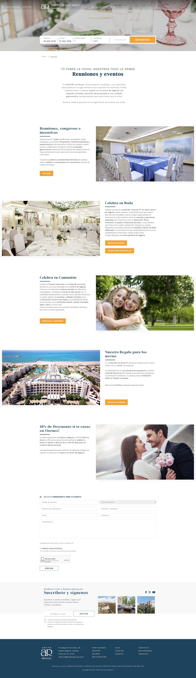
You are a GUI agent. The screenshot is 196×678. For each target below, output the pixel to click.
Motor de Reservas (125, 666)
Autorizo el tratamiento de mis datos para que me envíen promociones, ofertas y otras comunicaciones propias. (65, 624)
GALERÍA (96, 654)
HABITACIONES (99, 648)
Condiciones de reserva (92, 666)
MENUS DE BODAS (116, 243)
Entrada (47, 38)
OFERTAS (96, 651)
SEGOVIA (119, 654)
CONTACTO (144, 648)
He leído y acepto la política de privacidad (59, 551)
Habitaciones (80, 38)
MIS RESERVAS (145, 651)
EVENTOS (119, 651)
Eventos (54, 56)
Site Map (136, 666)
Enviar (49, 568)
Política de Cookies (109, 666)
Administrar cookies (58, 666)
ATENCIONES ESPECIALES (119, 251)
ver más (46, 173)
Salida (62, 38)
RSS (142, 666)
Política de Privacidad (74, 666)
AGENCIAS (143, 654)
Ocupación (97, 38)
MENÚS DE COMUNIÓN (52, 321)
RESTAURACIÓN (99, 657)
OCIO (117, 648)
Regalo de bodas (116, 402)
